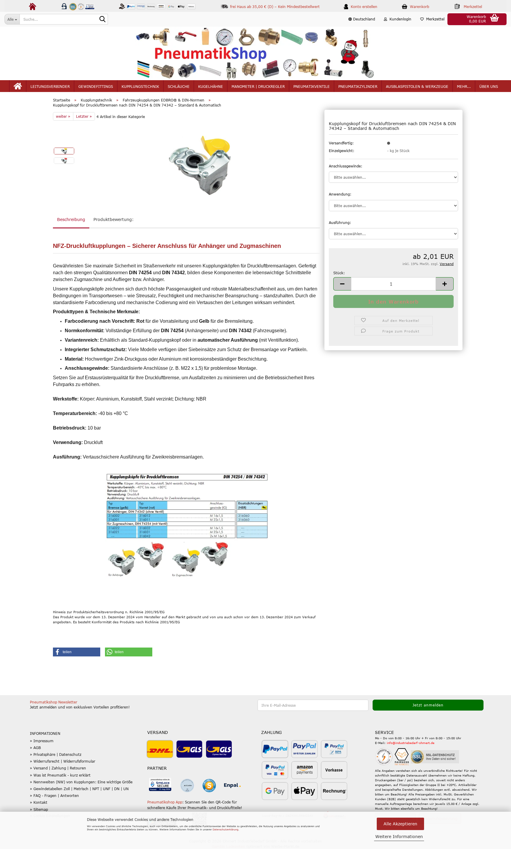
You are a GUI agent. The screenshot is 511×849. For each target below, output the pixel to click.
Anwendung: (340, 194)
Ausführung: (340, 222)
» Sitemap (39, 809)
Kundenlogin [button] (399, 19)
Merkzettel (434, 19)
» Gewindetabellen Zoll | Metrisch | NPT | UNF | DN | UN (79, 789)
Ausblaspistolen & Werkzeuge (417, 86)
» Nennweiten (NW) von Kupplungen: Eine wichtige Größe (81, 782)
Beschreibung (71, 219)
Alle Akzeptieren (400, 823)
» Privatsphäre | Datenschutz (55, 754)
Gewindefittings (95, 86)
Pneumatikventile (311, 86)
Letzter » (84, 116)
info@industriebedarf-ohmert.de (410, 743)
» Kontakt (38, 802)
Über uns (488, 86)
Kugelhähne (210, 86)
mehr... (464, 86)
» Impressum (42, 741)
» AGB (35, 747)
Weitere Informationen (399, 836)
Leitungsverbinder (50, 86)
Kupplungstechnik (140, 86)
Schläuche (179, 86)
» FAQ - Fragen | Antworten (54, 795)
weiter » (63, 116)
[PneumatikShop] (255, 53)
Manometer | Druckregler (258, 86)
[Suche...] (102, 19)
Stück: (339, 273)
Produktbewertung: (113, 219)
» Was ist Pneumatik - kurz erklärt (60, 775)
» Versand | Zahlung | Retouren (58, 768)
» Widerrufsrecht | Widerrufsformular (62, 761)
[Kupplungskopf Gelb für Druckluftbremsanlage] (200, 165)
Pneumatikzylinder (357, 86)
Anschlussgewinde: (345, 166)
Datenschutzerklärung (225, 829)
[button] (361, 19)
